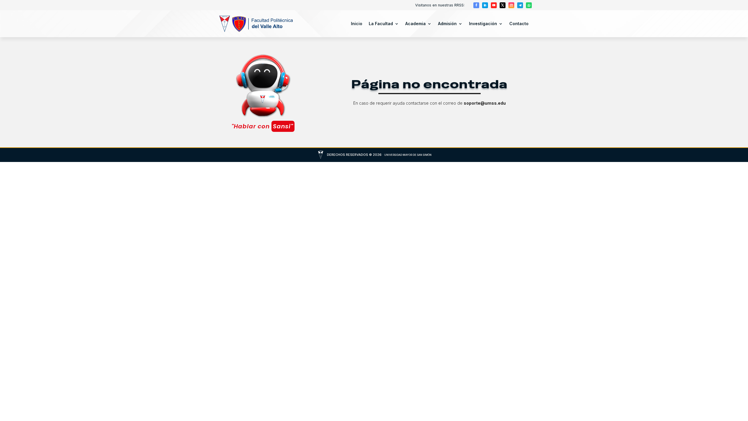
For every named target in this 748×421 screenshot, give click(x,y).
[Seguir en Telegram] (520, 5)
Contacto (519, 23)
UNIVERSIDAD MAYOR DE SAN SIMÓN (408, 154)
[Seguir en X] (502, 5)
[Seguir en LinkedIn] (485, 5)
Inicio (356, 23)
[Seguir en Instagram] (511, 5)
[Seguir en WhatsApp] (529, 5)
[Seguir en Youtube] (494, 5)
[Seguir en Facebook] (476, 5)
